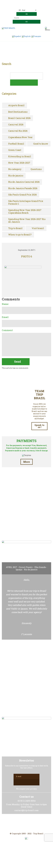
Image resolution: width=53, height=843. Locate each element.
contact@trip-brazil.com (30, 6)
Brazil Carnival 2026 (19, 118)
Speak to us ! (39, 426)
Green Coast (14, 150)
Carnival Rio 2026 (17, 131)
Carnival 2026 (15, 124)
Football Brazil (16, 143)
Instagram (26, 823)
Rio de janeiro (15, 175)
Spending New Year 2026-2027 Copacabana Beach (24, 211)
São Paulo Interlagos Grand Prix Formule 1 (25, 202)
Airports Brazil (16, 105)
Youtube (32, 823)
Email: (5, 317)
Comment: (7, 330)
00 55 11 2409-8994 (31, 2)
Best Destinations (17, 112)
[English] (26, 36)
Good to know (40, 143)
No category (14, 169)
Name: (5, 304)
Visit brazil (38, 228)
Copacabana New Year (20, 137)
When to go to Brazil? (20, 234)
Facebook (20, 823)
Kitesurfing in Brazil (19, 156)
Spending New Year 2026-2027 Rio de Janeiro (26, 220)
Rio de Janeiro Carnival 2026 (24, 182)
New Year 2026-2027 (19, 162)
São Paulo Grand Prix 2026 (22, 194)
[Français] (36, 36)
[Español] (16, 36)
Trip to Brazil (15, 228)
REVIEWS (26, 528)
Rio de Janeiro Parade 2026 (22, 188)
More (26, 461)
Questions (36, 169)
